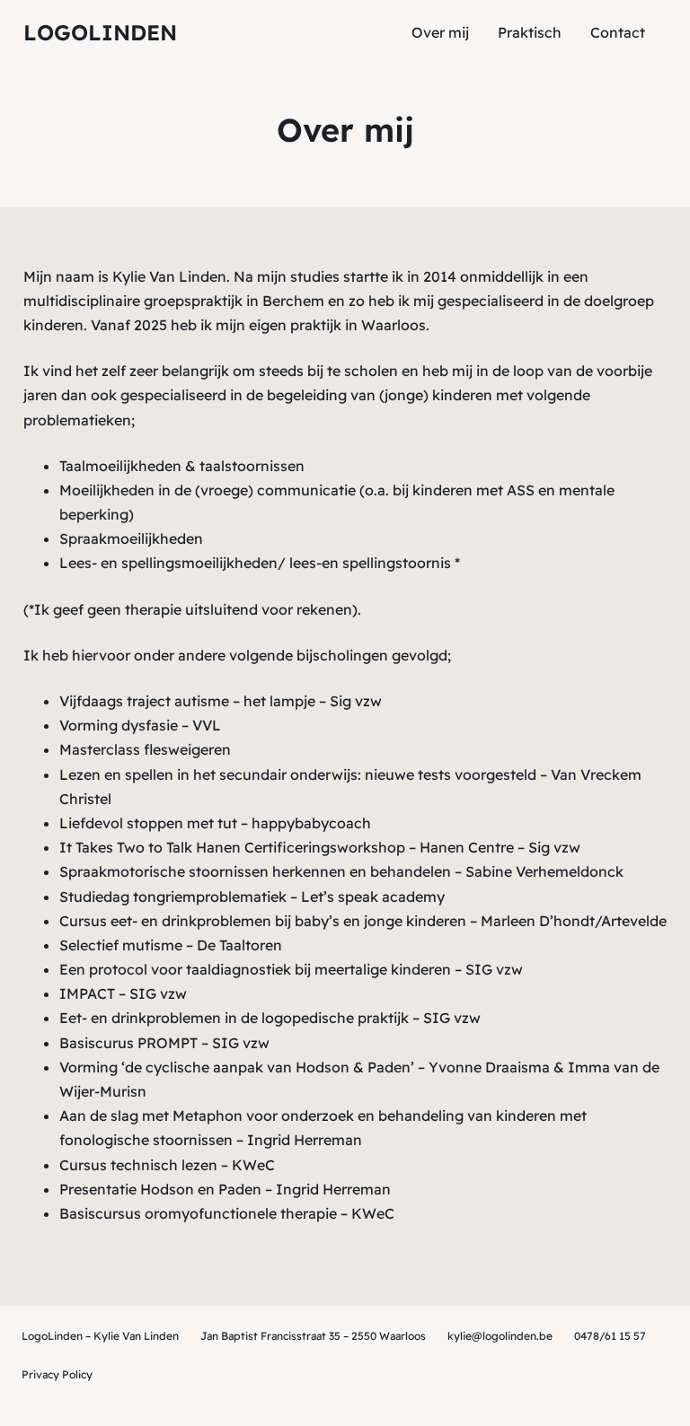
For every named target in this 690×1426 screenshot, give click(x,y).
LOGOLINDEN (100, 32)
